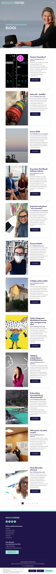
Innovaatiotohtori (10, 532)
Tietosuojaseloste (24, 561)
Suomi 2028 (35, 131)
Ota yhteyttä (9, 537)
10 (36, 503)
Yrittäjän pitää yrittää (39, 280)
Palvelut (8, 528)
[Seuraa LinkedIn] (7, 522)
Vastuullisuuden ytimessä (36, 468)
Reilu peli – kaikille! (37, 94)
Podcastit (8, 535)
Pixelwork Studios (30, 565)
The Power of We (10, 530)
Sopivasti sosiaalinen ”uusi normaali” (38, 207)
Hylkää (40, 570)
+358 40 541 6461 (10, 546)
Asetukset (49, 570)
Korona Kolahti (36, 243)
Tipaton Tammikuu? (38, 56)
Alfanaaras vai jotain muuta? (38, 431)
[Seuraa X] (9, 522)
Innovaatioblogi (10, 534)
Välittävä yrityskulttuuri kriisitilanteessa (36, 357)
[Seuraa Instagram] (12, 522)
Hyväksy (32, 570)
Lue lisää (34, 79)
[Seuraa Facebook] (15, 522)
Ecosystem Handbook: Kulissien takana (39, 169)
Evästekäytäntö (32, 561)
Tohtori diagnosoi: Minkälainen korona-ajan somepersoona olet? (38, 321)
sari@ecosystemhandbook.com (14, 548)
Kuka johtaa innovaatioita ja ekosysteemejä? (36, 394)
